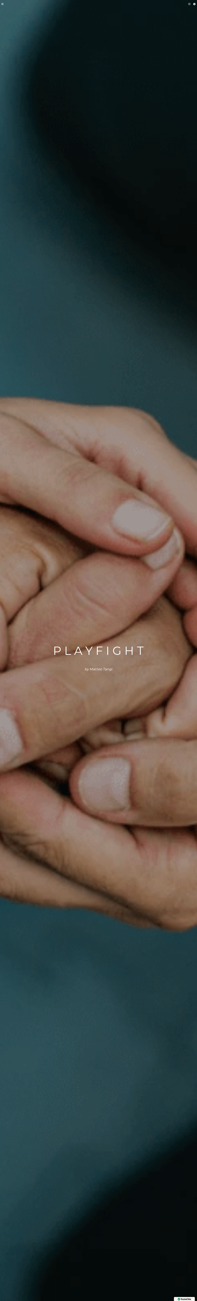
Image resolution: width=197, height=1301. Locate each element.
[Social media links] (189, 4)
